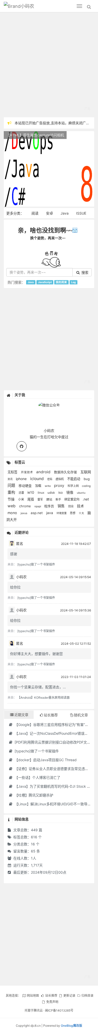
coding (86, 486)
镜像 (70, 492)
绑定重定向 (72, 499)
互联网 (85, 472)
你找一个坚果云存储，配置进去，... (38, 687)
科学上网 (73, 486)
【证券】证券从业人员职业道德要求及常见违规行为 (54, 768)
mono (13, 513)
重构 (12, 492)
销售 (62, 506)
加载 (38, 486)
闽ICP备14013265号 (59, 1010)
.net (86, 499)
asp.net (37, 513)
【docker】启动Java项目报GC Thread (45, 760)
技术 (80, 506)
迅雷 (22, 492)
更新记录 (69, 995)
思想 (73, 513)
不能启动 (74, 479)
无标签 (13, 472)
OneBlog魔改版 (71, 1025)
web (12, 506)
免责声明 (52, 1002)
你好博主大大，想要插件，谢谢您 (36, 654)
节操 (12, 499)
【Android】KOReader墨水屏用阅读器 (43, 697)
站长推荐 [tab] (51, 715)
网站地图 (33, 995)
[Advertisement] (49, 65)
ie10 (31, 492)
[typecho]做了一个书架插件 (36, 564)
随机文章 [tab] (81, 715)
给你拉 (15, 587)
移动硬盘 (26, 486)
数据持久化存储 (66, 472)
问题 (12, 485)
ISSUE (81, 213)
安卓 (49, 213)
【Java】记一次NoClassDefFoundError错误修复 (52, 733)
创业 (71, 506)
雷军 (40, 499)
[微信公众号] (49, 404)
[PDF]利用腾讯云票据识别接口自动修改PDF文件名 (54, 742)
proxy (59, 485)
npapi (38, 506)
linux (41, 492)
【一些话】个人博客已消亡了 (37, 777)
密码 (50, 479)
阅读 (34, 213)
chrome (25, 506)
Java (65, 213)
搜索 (84, 272)
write (48, 486)
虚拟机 (60, 479)
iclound (37, 478)
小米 (21, 499)
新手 (59, 499)
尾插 (31, 499)
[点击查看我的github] (22, 446)
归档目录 (87, 995)
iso (61, 492)
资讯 (10, 479)
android (44, 471)
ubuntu (81, 492)
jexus (24, 513)
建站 (49, 499)
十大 (82, 513)
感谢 (13, 554)
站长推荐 (51, 995)
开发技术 (27, 472)
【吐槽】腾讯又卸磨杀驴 (33, 795)
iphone (22, 479)
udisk (51, 492)
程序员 (49, 506)
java (50, 513)
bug (87, 479)
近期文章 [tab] (21, 715)
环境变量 (62, 513)
